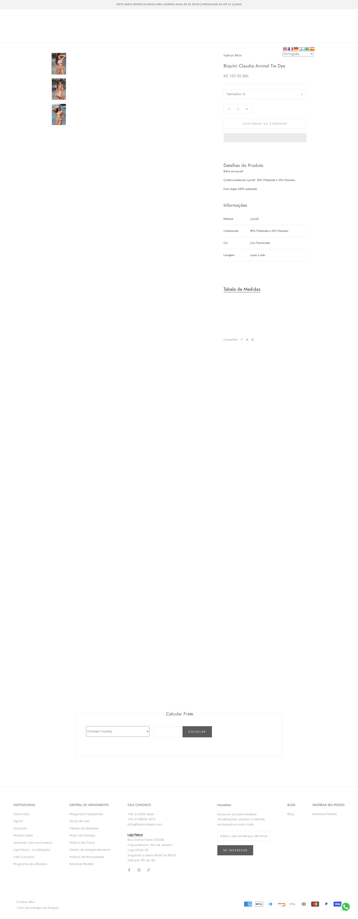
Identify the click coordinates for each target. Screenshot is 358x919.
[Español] (312, 48)
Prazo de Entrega (82, 835)
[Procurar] (336, 26)
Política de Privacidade (86, 857)
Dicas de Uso (79, 821)
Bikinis (31, 18)
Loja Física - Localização (31, 849)
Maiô (47, 18)
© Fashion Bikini (26, 902)
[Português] (307, 48)
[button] (265, 137)
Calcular (197, 732)
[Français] (291, 48)
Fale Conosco (128, 25)
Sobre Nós (103, 25)
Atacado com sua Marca (46, 25)
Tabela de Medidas (242, 289)
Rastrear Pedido (81, 864)
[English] (285, 48)
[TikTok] (148, 869)
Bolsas (85, 18)
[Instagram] (138, 869)
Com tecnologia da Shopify (38, 908)
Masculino (66, 18)
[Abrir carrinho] (346, 25)
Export (18, 821)
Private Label (78, 25)
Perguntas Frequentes (86, 814)
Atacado (15, 25)
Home (14, 18)
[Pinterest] (252, 339)
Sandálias (133, 18)
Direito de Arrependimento (89, 849)
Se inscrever (235, 850)
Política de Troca (82, 842)
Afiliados (16, 33)
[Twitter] (247, 339)
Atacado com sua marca (32, 842)
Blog (290, 814)
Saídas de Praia (108, 18)
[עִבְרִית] (301, 48)
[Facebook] (242, 339)
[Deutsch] (296, 48)
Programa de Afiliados (30, 864)
